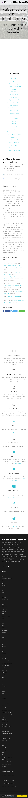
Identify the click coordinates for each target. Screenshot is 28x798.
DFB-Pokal (14, 92)
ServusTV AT (5, 656)
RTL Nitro (4, 646)
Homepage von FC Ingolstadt (12, 265)
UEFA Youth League (14, 142)
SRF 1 (3, 681)
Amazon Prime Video (7, 578)
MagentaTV (4, 611)
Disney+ (3, 592)
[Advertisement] (14, 53)
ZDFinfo (3, 698)
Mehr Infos (12, 796)
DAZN (3, 587)
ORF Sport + (5, 630)
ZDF (3, 696)
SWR (3, 689)
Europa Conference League (14, 102)
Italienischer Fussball (14, 118)
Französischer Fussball (14, 107)
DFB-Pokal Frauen (14, 94)
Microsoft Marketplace (14, 497)
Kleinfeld (14, 123)
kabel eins (4, 602)
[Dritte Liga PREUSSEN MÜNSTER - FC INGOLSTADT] (14, 179)
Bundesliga (14, 78)
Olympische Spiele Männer (14, 134)
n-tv (3, 620)
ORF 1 (3, 625)
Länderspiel (14, 126)
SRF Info (4, 686)
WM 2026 (14, 145)
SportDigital (5, 672)
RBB (3, 642)
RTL (2, 644)
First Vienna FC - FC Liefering (9, 786)
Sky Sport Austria (6, 660)
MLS (14, 129)
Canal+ (3, 583)
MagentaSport (5, 609)
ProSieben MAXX (6, 634)
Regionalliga (14, 137)
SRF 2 (3, 684)
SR (2, 679)
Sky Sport (4, 658)
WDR (3, 693)
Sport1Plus (4, 670)
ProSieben (4, 632)
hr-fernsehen (5, 599)
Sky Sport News (5, 665)
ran (2, 639)
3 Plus (3, 576)
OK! (22, 795)
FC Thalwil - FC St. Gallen (8, 780)
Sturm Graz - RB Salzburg (8, 783)
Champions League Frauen (14, 86)
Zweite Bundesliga (14, 147)
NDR (3, 618)
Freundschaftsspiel (14, 113)
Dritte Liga (14, 97)
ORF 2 (3, 627)
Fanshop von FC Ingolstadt (13, 296)
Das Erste (4, 585)
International (14, 115)
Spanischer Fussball (14, 139)
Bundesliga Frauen (14, 81)
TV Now (3, 691)
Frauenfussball (14, 110)
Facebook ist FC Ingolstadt (16, 267)
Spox (3, 677)
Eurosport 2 (4, 597)
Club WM (14, 89)
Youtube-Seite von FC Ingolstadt (13, 285)
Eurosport (4, 595)
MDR (3, 613)
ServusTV (4, 653)
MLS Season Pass (6, 616)
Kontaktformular (13, 433)
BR (2, 580)
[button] (6, 311)
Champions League (14, 84)
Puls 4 (3, 637)
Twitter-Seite (14, 526)
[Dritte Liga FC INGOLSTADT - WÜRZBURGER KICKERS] (14, 175)
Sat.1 (3, 651)
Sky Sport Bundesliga (7, 663)
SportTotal (4, 674)
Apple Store (18, 463)
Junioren (14, 121)
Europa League (14, 105)
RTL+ (3, 649)
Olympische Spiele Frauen (14, 131)
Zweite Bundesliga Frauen (14, 150)
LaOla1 (3, 604)
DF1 (2, 590)
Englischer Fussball (14, 99)
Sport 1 (3, 667)
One (3, 623)
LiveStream (4, 606)
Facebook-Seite (16, 513)
